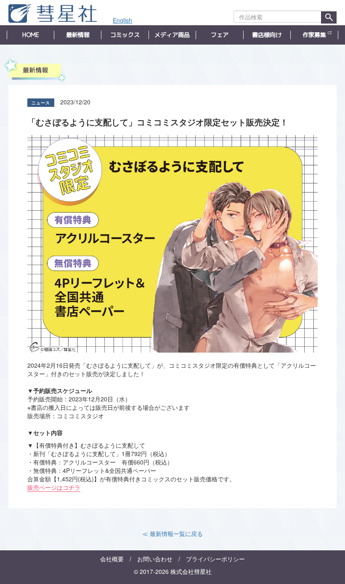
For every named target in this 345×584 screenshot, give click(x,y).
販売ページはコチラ (53, 487)
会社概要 (112, 559)
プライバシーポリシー (215, 559)
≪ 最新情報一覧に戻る (172, 533)
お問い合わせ (154, 559)
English (122, 20)
